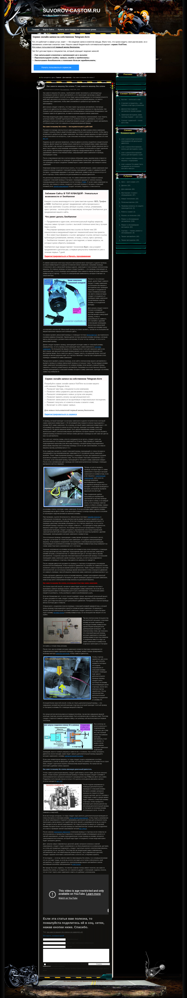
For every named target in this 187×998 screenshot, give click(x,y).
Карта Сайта (48, 29)
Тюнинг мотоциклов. (128, 240)
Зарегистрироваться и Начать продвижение (67, 256)
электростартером (62, 653)
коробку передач (94, 517)
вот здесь (82, 829)
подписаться (47, 966)
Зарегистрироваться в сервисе (60, 414)
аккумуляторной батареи (74, 756)
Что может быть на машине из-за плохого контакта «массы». (132, 166)
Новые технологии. (128, 199)
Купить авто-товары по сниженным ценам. (77, 29)
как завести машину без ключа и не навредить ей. (65, 932)
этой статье (76, 864)
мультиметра (91, 335)
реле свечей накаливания (78, 818)
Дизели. (124, 185)
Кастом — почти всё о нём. (131, 99)
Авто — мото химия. (128, 182)
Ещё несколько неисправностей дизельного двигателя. (131, 141)
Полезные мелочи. (128, 202)
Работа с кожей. (127, 212)
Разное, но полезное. (129, 215)
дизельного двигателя (62, 832)
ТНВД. (84, 182)
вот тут (45, 138)
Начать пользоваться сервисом (56, 67)
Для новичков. (126, 189)
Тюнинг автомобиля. (128, 236)
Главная (35, 29)
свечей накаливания (61, 186)
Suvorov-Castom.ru (71, 10)
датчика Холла (58, 612)
